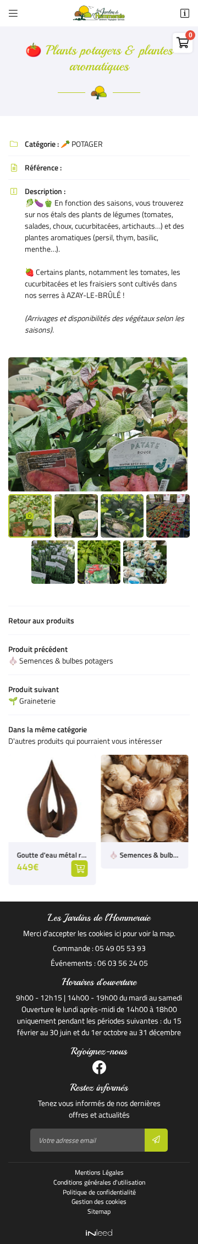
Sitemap (99, 1212)
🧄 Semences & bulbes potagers (144, 855)
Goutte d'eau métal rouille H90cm (51, 855)
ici (117, 933)
